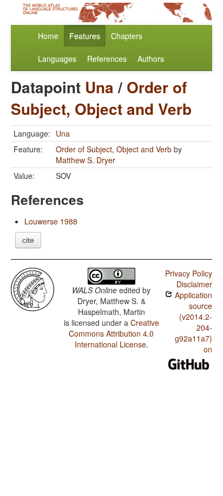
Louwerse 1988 (50, 221)
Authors (150, 58)
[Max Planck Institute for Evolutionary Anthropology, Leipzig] (32, 288)
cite (28, 240)
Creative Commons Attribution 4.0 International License (114, 333)
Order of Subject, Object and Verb (101, 98)
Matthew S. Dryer (85, 159)
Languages (57, 58)
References (107, 58)
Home (48, 35)
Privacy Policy (188, 273)
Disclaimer (194, 284)
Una (99, 87)
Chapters (126, 35)
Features (84, 35)
